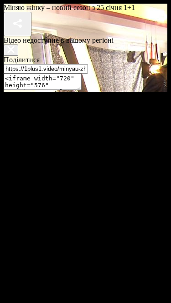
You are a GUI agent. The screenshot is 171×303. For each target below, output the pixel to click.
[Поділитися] (17, 24)
